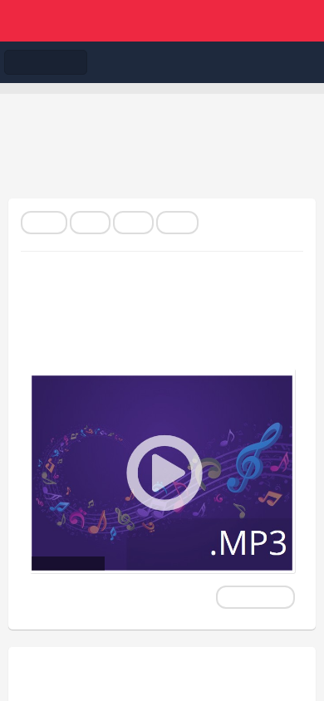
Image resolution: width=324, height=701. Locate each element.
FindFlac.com (162, 21)
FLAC (44, 222)
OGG (177, 222)
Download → (255, 597)
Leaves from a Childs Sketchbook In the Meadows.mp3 (128, 318)
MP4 (133, 222)
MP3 (90, 222)
